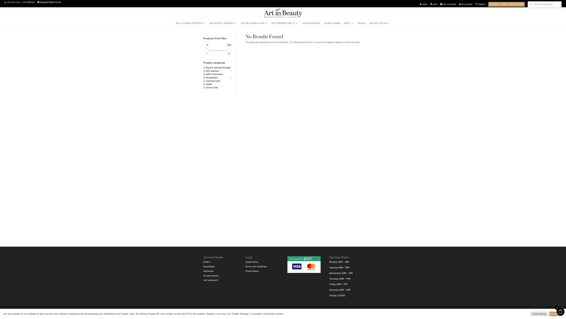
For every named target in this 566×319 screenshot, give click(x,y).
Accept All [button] (556, 314)
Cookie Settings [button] (539, 314)
